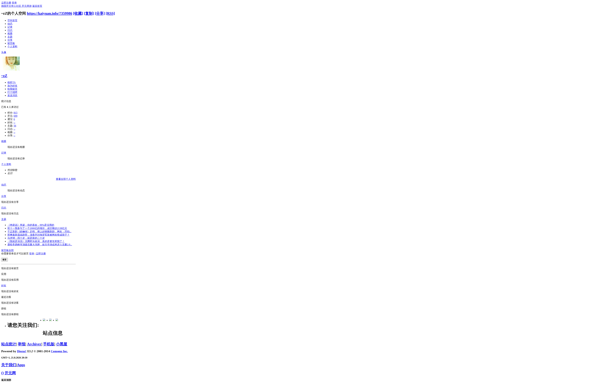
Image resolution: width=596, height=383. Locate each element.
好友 (3, 285)
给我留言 (12, 89)
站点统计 (8, 344)
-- (14, 122)
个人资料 (12, 46)
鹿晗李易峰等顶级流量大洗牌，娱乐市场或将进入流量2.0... (39, 244)
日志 (9, 30)
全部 (11, 250)
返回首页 (37, 6)
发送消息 (12, 95)
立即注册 (6, 2)
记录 (9, 27)
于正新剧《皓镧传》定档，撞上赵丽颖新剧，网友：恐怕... (39, 231)
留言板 (11, 43)
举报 (21, 344)
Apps (21, 365)
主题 (9, 36)
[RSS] (110, 13)
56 (15, 125)
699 (15, 116)
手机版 (48, 344)
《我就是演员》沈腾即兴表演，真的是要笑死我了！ (36, 241)
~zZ (4, 76)
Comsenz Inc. (59, 351)
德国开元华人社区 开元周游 (16, 6)
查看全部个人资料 (66, 179)
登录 (14, 2)
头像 (3, 52)
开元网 (10, 373)
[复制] (89, 13)
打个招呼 (12, 92)
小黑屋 (61, 344)
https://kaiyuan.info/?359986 (49, 13)
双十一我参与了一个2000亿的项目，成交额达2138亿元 (37, 228)
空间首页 (12, 20)
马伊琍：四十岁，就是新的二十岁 (26, 238)
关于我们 (8, 365)
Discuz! (21, 351)
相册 (9, 33)
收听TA (11, 82)
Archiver (34, 344)
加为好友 (12, 85)
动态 (9, 23)
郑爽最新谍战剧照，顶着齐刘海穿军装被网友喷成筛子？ (38, 234)
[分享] (100, 13)
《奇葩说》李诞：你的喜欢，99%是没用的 (30, 225)
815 (15, 112)
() (2, 373)
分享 (9, 40)
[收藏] (78, 13)
